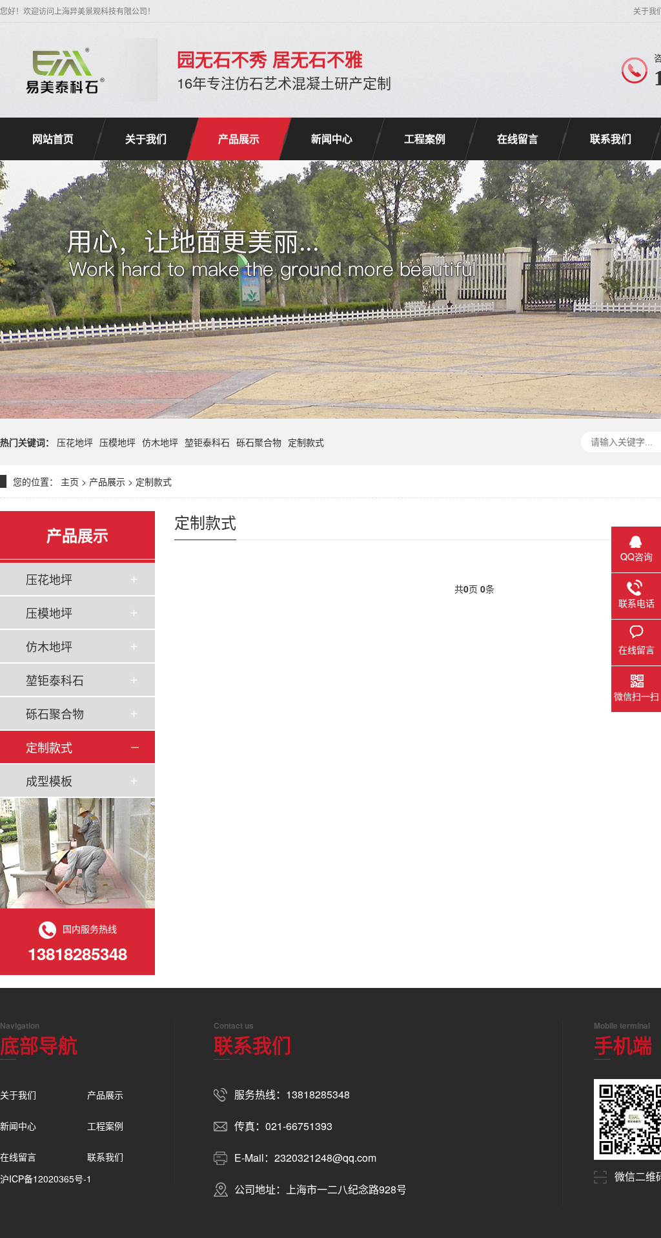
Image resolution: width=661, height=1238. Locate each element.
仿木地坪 (160, 441)
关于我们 (146, 138)
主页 (70, 481)
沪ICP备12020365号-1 (46, 1178)
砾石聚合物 (258, 441)
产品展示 (238, 138)
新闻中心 (331, 138)
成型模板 (49, 780)
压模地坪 (117, 441)
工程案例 (424, 138)
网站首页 (53, 138)
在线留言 (517, 138)
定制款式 (306, 441)
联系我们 (610, 138)
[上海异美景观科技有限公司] (62, 70)
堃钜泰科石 (207, 441)
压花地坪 (75, 441)
